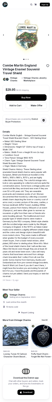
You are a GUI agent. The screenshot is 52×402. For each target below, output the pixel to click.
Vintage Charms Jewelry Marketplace (35, 79)
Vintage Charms (13, 79)
